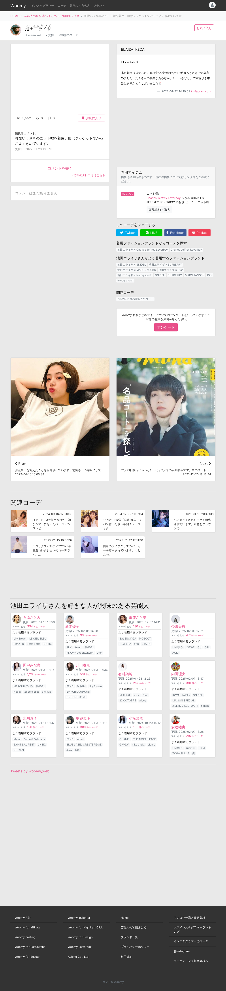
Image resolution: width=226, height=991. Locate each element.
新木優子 (72, 626)
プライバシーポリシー (135, 946)
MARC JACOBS (194, 275)
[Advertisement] (166, 132)
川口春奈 (83, 665)
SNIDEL (160, 275)
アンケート (166, 327)
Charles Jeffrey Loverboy (164, 198)
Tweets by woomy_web (29, 771)
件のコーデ (36, 626)
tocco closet (31, 691)
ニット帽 (152, 193)
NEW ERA (125, 643)
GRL (207, 647)
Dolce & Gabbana (34, 739)
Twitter (129, 232)
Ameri (77, 647)
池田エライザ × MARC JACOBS (136, 269)
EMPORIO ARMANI (78, 691)
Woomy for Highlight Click (85, 927)
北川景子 (30, 718)
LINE (153, 232)
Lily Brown (19, 638)
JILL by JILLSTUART (185, 705)
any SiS (46, 691)
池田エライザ (70, 16)
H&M (202, 748)
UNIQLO (177, 647)
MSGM (81, 686)
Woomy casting (25, 937)
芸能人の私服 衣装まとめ (40, 16)
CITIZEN (18, 749)
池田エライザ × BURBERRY (165, 264)
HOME (14, 16)
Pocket (201, 232)
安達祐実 (178, 727)
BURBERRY (175, 275)
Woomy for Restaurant (30, 946)
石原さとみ (32, 617)
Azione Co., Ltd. (78, 956)
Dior (209, 275)
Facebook (177, 232)
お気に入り (204, 28)
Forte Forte (33, 643)
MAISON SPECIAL (183, 700)
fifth (136, 643)
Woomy (18, 5)
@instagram (182, 951)
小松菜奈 (136, 718)
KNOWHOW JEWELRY (80, 652)
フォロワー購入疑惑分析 (189, 917)
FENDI (70, 686)
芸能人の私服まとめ (134, 927)
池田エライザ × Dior (171, 269)
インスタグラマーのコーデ (191, 941)
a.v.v (136, 695)
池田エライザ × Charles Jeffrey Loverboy (142, 249)
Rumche (190, 748)
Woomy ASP (23, 917)
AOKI (175, 652)
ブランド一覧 (129, 937)
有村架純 (125, 674)
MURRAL (125, 695)
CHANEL (124, 739)
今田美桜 (178, 626)
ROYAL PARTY (181, 695)
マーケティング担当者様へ (191, 961)
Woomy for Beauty (27, 956)
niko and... (138, 744)
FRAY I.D (18, 643)
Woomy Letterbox (80, 946)
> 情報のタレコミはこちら (88, 175)
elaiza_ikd (34, 35)
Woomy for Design (80, 937)
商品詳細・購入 (159, 210)
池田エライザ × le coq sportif (134, 275)
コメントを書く (60, 168)
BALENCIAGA (127, 638)
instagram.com (201, 91)
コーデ (62, 5)
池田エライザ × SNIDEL (131, 264)
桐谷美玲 (83, 718)
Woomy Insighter (79, 917)
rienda (205, 705)
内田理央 (178, 674)
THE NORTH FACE (144, 739)
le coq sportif (125, 280)
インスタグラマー (42, 5)
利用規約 (126, 956)
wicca (142, 700)
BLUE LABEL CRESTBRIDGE (84, 744)
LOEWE (189, 647)
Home (124, 917)
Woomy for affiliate (27, 927)
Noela (17, 691)
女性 (51, 35)
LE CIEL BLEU (37, 638)
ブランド (99, 5)
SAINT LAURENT (24, 744)
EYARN (146, 643)
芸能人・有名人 (80, 5)
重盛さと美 (138, 617)
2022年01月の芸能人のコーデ (135, 299)
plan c (151, 744)
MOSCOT (145, 638)
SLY (69, 647)
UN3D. (47, 643)
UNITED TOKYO (76, 697)
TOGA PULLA (180, 753)
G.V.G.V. (124, 744)
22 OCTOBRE (127, 700)
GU (200, 647)
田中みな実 (32, 665)
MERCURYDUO (23, 686)
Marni (17, 739)
